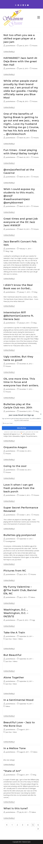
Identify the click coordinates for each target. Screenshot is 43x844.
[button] (21, 415)
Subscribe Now (21, 428)
